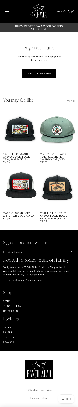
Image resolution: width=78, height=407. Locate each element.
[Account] (68, 11)
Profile (7, 332)
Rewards (8, 342)
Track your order (34, 280)
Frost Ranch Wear (43, 390)
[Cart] (72, 11)
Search (7, 301)
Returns (20, 280)
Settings (8, 337)
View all (71, 100)
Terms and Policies (39, 397)
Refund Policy (12, 306)
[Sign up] (71, 252)
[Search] (64, 11)
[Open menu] (7, 11)
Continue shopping (39, 73)
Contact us (8, 280)
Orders (7, 327)
